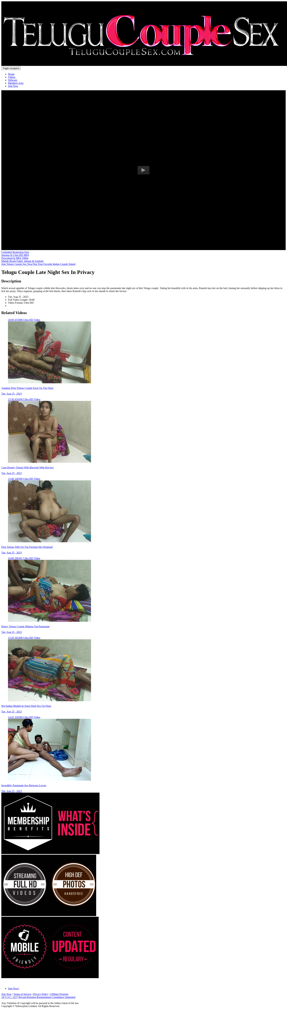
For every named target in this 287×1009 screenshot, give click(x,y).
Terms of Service (22, 994)
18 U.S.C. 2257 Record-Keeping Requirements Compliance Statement (38, 997)
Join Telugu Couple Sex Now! (38, 264)
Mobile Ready (22, 261)
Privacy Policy (40, 994)
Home (11, 74)
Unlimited (15, 252)
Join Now (13, 86)
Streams (15, 255)
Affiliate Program (59, 994)
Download (14, 258)
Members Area (15, 83)
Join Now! (13, 988)
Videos (11, 77)
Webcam (12, 80)
